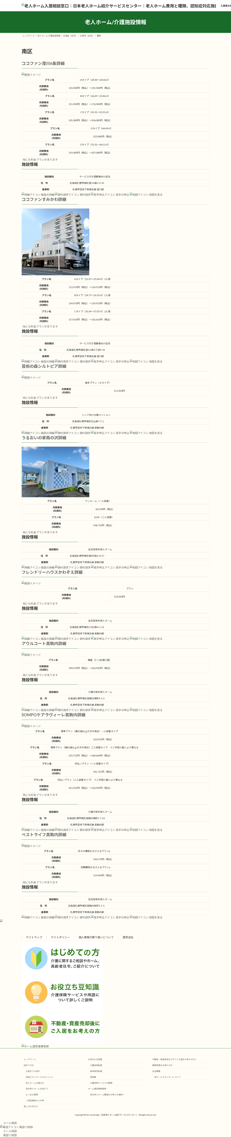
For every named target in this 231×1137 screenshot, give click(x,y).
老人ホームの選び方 (35, 1083)
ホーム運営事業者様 (97, 1089)
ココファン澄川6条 (39, 63)
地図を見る (155, 194)
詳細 (60, 63)
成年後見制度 (96, 1071)
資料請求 (84, 194)
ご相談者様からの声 (35, 1100)
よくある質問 (32, 1095)
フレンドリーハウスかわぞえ (48, 572)
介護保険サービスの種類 (101, 1083)
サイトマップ (34, 937)
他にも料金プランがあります (40, 159)
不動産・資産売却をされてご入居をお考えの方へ (174, 1059)
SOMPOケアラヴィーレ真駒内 (49, 714)
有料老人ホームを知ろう (37, 1089)
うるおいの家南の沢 (40, 437)
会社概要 (156, 1071)
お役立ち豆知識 (95, 1059)
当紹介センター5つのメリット (39, 1077)
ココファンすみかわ (40, 199)
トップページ (30, 1059)
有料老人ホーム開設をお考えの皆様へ (107, 1095)
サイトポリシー (60, 937)
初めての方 (29, 1065)
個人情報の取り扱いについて (96, 937)
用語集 (93, 1077)
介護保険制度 (96, 1065)
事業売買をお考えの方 (162, 1065)
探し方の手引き (31, 1106)
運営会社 (128, 937)
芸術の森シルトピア (40, 366)
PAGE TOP (222, 1100)
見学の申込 (122, 194)
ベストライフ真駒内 (40, 834)
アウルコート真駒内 (40, 643)
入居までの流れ (33, 1071)
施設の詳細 (47, 194)
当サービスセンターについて (167, 1077)
